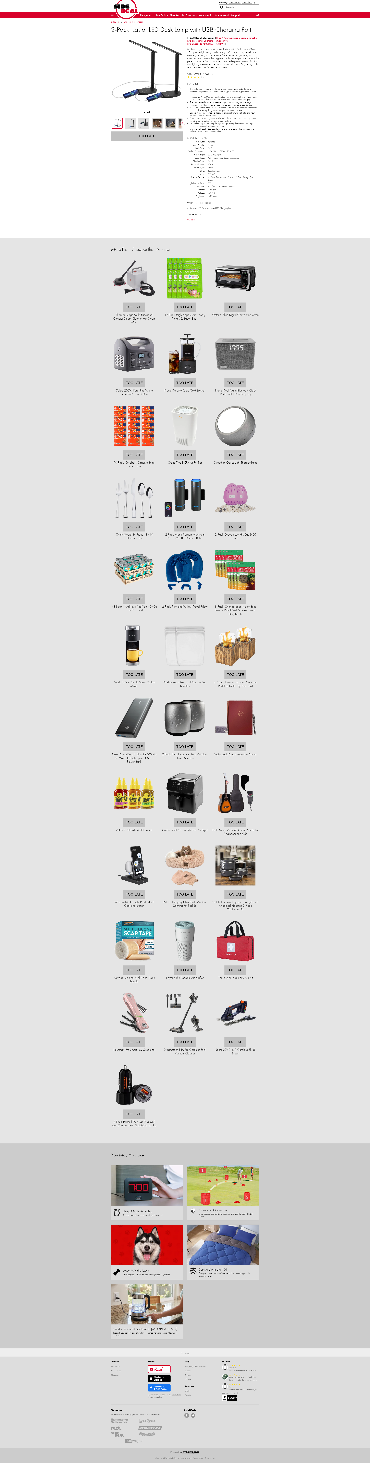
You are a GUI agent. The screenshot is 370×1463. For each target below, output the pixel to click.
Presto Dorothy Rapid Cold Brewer (184, 390)
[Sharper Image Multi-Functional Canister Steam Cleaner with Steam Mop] (134, 300)
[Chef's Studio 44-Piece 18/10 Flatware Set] (134, 520)
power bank (247, 2)
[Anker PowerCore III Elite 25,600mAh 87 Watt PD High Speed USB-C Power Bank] (134, 740)
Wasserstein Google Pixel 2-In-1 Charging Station (134, 904)
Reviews (226, 1361)
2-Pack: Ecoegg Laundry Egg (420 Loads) (235, 536)
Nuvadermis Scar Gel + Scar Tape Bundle (134, 979)
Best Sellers (162, 15)
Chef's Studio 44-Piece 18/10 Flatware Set (134, 536)
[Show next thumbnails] (182, 123)
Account (151, 1361)
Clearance (191, 15)
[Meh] (122, 1427)
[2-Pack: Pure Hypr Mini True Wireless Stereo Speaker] (185, 740)
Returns (187, 1375)
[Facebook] (186, 1415)
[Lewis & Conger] (150, 1421)
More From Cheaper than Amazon (141, 249)
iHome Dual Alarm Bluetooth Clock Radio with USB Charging (235, 392)
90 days (191, 219)
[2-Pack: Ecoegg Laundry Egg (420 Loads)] (235, 520)
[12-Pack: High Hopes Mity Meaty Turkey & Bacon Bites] (185, 300)
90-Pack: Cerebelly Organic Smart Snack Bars (134, 464)
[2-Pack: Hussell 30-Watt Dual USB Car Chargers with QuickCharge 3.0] (134, 1107)
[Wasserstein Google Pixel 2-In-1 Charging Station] (134, 887)
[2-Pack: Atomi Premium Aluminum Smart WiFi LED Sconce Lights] (185, 520)
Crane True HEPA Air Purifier (185, 462)
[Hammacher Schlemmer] (122, 1421)
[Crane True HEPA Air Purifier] (185, 448)
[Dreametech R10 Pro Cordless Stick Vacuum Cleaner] (185, 1035)
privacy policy (156, 1397)
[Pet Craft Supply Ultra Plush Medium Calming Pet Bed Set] (185, 887)
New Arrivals (177, 15)
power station (234, 2)
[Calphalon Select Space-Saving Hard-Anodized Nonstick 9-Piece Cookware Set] (235, 887)
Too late (146, 136)
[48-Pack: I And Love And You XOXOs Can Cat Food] (134, 592)
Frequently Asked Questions (195, 1366)
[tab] (117, 123)
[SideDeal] (122, 1434)
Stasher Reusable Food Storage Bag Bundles (184, 684)
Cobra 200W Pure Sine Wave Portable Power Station (134, 392)
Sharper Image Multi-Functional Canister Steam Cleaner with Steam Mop (134, 318)
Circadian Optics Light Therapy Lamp (235, 462)
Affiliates (188, 1379)
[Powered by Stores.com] (185, 1453)
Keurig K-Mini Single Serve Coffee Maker (134, 684)
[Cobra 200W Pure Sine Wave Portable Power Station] (134, 376)
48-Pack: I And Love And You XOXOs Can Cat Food (134, 608)
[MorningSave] (150, 1427)
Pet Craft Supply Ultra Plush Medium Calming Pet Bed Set (184, 904)
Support (235, 15)
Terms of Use (210, 1458)
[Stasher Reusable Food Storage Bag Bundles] (185, 668)
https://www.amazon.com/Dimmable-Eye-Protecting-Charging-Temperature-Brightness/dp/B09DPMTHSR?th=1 (222, 40)
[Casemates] (136, 1441)
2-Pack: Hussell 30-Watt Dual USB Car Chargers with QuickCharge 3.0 (134, 1123)
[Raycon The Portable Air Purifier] (185, 963)
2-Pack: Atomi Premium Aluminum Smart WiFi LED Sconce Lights (185, 536)
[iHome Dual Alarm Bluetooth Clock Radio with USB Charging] (235, 376)
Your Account (222, 15)
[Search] (222, 7)
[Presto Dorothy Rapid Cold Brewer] (185, 376)
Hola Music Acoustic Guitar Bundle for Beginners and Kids (235, 832)
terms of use (176, 1394)
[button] (112, 15)
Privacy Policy (198, 1458)
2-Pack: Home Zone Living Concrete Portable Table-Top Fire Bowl (235, 684)
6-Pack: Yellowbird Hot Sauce (134, 830)
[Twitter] (193, 1415)
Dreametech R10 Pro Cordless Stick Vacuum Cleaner (185, 1051)
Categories (146, 15)
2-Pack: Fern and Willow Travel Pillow (185, 606)
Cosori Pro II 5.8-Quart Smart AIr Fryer (185, 830)
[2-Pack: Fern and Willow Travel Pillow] (185, 592)
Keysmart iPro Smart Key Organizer (134, 1050)
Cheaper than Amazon (133, 21)
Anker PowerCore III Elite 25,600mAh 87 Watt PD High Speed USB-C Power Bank (134, 758)
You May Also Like (127, 1155)
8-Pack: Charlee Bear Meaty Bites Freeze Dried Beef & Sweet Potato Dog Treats (235, 610)
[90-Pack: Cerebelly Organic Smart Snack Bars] (134, 448)
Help (187, 1361)
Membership (205, 15)
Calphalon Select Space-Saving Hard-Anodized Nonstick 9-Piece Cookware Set (235, 905)
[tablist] (147, 123)
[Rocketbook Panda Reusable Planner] (235, 740)
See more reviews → (230, 1393)
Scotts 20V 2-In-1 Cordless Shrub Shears (235, 1051)
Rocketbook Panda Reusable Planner (235, 754)
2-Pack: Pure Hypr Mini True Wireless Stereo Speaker (185, 756)
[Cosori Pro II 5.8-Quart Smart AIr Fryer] (185, 815)
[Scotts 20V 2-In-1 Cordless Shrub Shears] (235, 1035)
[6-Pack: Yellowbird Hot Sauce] (134, 815)
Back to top (185, 1353)
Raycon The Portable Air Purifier (185, 978)
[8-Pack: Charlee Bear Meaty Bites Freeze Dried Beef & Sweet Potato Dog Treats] (235, 592)
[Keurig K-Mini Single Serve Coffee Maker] (134, 668)
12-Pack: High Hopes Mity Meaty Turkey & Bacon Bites (184, 316)
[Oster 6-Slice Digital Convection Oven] (235, 300)
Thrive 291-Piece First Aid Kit (235, 978)
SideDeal (115, 21)
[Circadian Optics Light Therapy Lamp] (235, 448)
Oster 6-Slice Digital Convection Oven (235, 315)
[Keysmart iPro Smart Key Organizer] (134, 1035)
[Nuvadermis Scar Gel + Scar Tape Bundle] (134, 963)
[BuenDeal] (150, 1434)
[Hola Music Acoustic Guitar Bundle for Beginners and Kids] (235, 815)
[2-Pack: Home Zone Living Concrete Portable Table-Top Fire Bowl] (235, 668)
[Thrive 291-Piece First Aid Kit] (235, 963)
